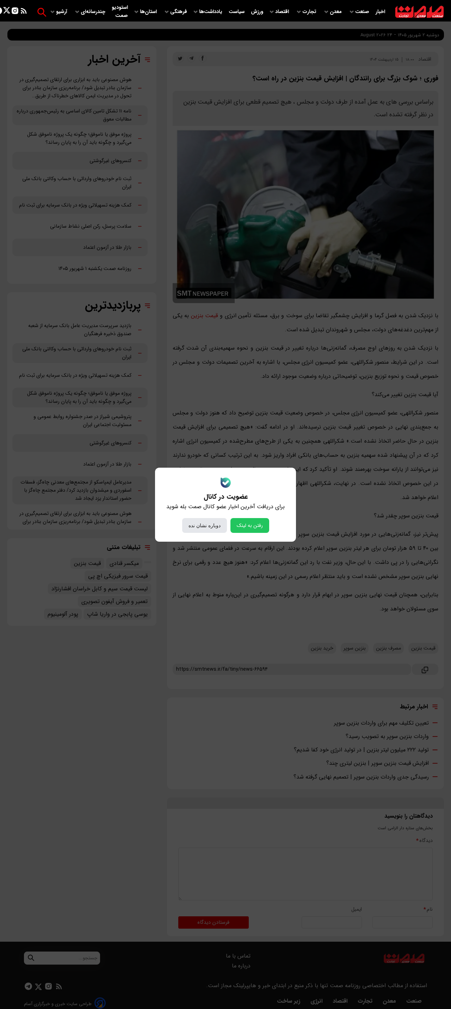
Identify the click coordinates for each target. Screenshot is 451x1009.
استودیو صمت (120, 12)
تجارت (310, 12)
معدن (336, 12)
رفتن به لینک (250, 525)
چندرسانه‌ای (94, 12)
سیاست (237, 12)
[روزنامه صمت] (419, 12)
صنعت (363, 12)
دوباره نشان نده (205, 525)
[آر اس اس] (23, 12)
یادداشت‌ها (211, 12)
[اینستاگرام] (15, 12)
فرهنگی (178, 12)
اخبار (380, 12)
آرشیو (62, 12)
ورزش (257, 12)
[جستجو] (42, 12)
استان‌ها (149, 12)
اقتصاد (282, 12)
